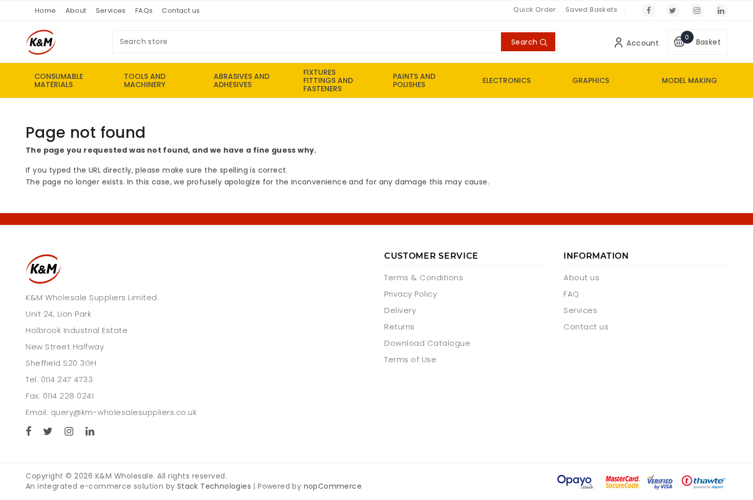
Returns (399, 326)
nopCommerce (333, 486)
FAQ (571, 293)
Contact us (181, 10)
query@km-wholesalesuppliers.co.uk (124, 412)
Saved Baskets (591, 9)
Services (111, 10)
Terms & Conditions (423, 277)
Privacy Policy (410, 293)
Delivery (400, 310)
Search (524, 42)
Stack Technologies (214, 486)
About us (581, 277)
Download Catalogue (427, 343)
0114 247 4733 (67, 379)
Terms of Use (410, 359)
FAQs (144, 10)
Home (45, 10)
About (76, 10)
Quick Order (534, 9)
